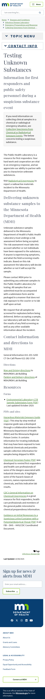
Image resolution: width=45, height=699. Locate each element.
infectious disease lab (31, 554)
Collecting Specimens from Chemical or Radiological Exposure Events (19, 132)
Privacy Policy (8, 660)
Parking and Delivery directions (19, 376)
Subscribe (13, 591)
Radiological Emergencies (21, 180)
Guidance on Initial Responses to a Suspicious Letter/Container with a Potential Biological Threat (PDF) (21, 518)
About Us (6, 637)
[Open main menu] (36, 4)
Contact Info (22, 46)
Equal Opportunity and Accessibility (17, 664)
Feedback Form (9, 669)
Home (4, 20)
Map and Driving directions (17, 370)
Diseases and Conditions (20, 20)
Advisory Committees (11, 647)
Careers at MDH (20, 679)
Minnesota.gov (22, 693)
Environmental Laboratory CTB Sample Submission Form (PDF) (22, 401)
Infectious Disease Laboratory (17, 22)
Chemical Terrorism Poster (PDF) (20, 459)
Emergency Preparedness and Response (21, 25)
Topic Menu (22, 36)
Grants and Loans (10, 642)
